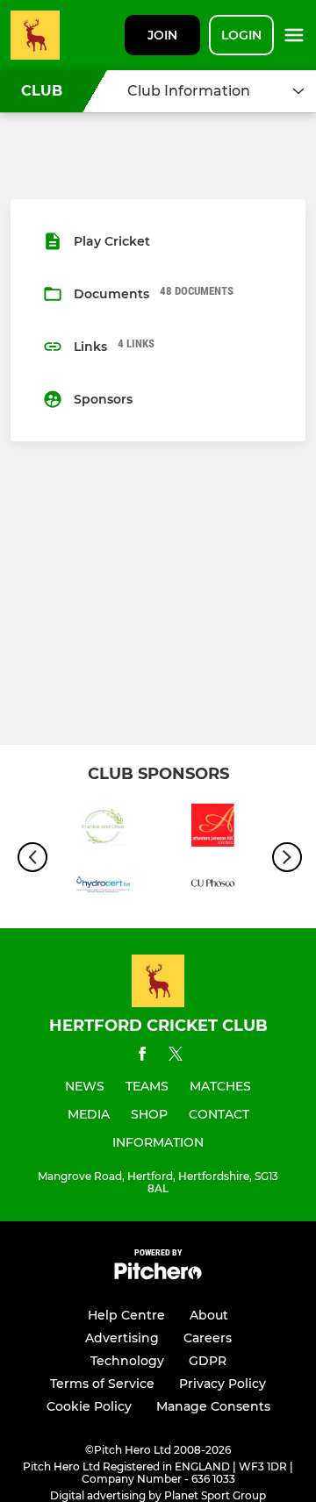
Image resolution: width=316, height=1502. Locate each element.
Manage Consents (213, 1406)
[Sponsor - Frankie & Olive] (103, 828)
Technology (127, 1361)
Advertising (122, 1338)
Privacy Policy (222, 1383)
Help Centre (126, 1315)
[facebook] (142, 1057)
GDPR (207, 1361)
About (209, 1315)
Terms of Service (102, 1383)
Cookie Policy (89, 1406)
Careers (207, 1338)
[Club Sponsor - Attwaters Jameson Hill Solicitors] (212, 828)
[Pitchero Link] (158, 1275)
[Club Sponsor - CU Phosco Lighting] (212, 886)
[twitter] (176, 1056)
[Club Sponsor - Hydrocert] (103, 886)
